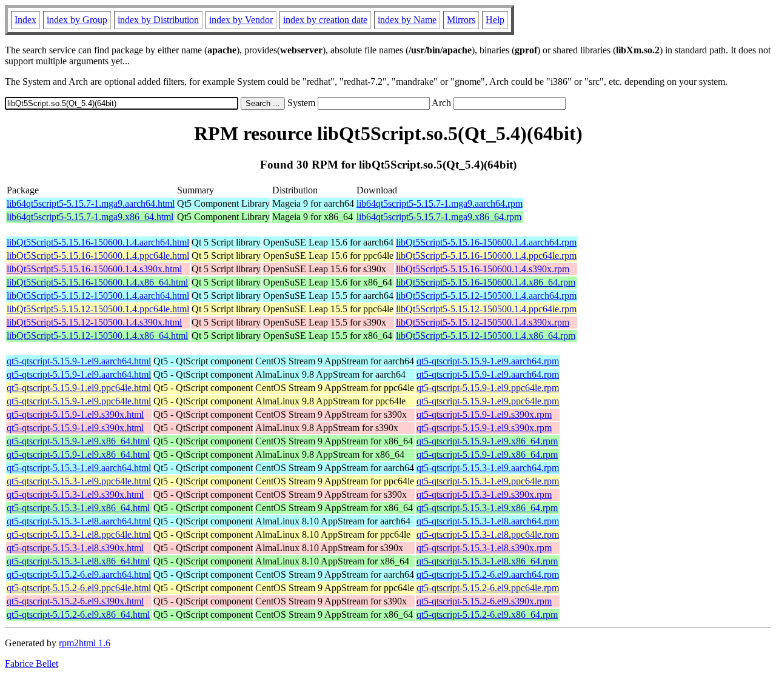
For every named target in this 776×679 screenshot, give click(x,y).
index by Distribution (158, 20)
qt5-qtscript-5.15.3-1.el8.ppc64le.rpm (487, 534)
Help (495, 20)
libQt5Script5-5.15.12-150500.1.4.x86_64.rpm (485, 335)
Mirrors (461, 20)
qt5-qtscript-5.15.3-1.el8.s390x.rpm (484, 548)
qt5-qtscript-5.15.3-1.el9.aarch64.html (79, 468)
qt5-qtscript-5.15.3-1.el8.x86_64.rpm (487, 561)
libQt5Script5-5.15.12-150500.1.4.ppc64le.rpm (486, 309)
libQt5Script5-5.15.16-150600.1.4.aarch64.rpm (486, 242)
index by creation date (325, 20)
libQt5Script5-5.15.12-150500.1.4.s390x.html (94, 322)
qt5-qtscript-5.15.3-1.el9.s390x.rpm (484, 494)
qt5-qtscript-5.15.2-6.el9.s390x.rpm (484, 601)
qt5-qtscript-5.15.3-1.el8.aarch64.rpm (487, 521)
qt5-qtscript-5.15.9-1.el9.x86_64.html (78, 441)
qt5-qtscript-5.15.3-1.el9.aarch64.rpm (487, 468)
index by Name (407, 20)
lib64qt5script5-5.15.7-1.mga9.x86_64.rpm (438, 217)
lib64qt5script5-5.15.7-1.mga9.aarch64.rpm (439, 203)
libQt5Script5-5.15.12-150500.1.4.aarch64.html (98, 295)
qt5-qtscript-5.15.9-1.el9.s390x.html (75, 414)
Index (25, 20)
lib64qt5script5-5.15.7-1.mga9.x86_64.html (90, 217)
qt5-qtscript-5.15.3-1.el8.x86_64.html (78, 561)
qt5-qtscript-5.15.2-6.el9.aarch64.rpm (487, 574)
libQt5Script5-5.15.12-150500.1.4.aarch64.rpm (486, 295)
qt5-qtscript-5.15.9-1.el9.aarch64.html (79, 361)
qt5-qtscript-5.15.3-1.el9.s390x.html (75, 494)
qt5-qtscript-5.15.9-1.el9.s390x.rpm (484, 414)
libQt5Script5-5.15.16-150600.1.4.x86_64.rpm (485, 282)
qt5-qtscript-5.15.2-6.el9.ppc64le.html (79, 588)
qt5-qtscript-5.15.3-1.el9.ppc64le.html (79, 481)
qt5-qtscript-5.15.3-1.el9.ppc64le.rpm (487, 481)
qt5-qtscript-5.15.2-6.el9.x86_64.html (78, 614)
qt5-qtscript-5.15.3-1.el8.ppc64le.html (79, 534)
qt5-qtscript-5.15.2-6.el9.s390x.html (75, 601)
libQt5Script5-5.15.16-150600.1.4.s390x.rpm (482, 269)
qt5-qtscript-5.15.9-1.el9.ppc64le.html (79, 388)
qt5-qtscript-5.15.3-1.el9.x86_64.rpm (487, 508)
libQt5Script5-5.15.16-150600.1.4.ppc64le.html (98, 255)
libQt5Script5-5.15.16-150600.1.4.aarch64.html (98, 242)
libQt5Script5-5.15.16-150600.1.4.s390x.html (94, 269)
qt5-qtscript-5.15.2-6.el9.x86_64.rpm (487, 614)
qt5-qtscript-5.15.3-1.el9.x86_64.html (78, 508)
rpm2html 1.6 (84, 643)
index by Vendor (241, 20)
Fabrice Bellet (31, 663)
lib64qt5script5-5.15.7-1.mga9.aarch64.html (91, 203)
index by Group (77, 20)
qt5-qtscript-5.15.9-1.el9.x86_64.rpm (487, 441)
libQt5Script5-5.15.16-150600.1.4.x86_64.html (97, 282)
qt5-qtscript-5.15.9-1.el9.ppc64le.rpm (487, 388)
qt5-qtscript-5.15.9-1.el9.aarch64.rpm (487, 361)
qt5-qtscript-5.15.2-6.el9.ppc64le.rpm (487, 588)
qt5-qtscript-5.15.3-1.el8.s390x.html (75, 548)
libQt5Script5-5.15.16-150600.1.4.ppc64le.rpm (486, 255)
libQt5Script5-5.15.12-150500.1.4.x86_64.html (97, 335)
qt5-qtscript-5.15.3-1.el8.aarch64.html (79, 521)
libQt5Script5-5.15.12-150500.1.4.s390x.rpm (482, 322)
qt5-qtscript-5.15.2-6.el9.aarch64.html (79, 574)
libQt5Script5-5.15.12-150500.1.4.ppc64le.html (98, 309)
